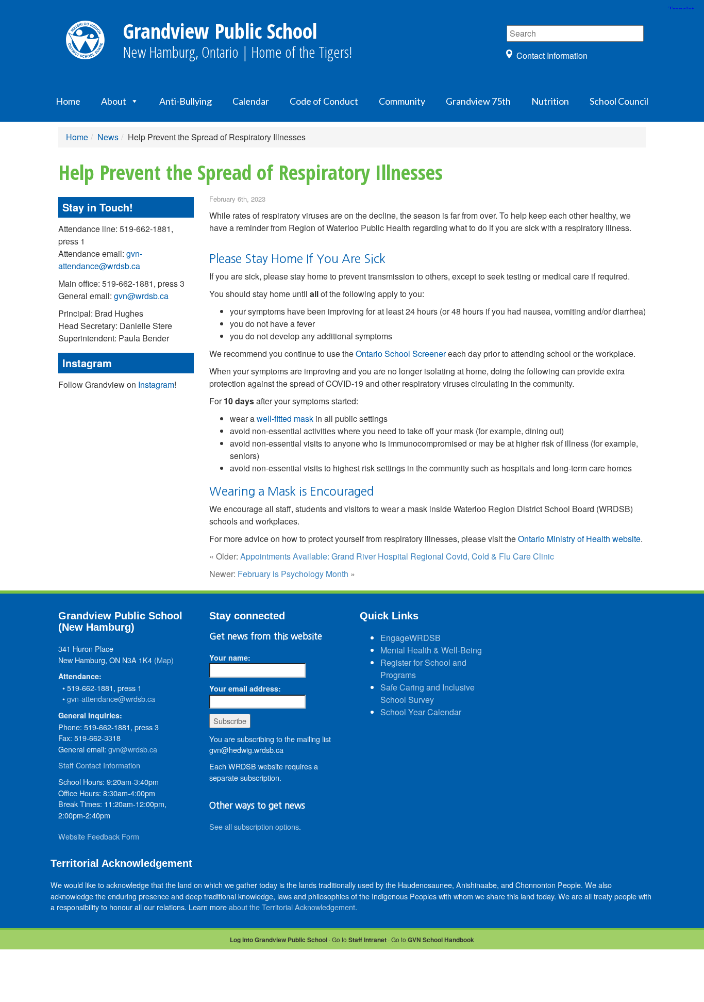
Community (402, 101)
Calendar (250, 101)
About (113, 101)
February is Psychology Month (293, 574)
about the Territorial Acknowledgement (292, 906)
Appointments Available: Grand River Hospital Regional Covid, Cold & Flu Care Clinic (397, 556)
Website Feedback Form (98, 836)
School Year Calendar (420, 712)
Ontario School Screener (401, 353)
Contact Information (552, 55)
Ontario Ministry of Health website (579, 539)
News (108, 137)
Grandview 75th (478, 101)
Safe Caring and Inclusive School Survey (427, 693)
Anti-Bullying (185, 101)
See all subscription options (254, 826)
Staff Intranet (367, 939)
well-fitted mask (285, 418)
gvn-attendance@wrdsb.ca (100, 260)
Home (68, 101)
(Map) (164, 659)
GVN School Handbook (441, 939)
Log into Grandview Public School (278, 939)
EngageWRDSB (410, 638)
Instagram (156, 384)
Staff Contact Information (99, 765)
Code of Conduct (324, 101)
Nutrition (550, 101)
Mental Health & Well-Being (431, 650)
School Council (619, 101)
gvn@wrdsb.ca (141, 296)
